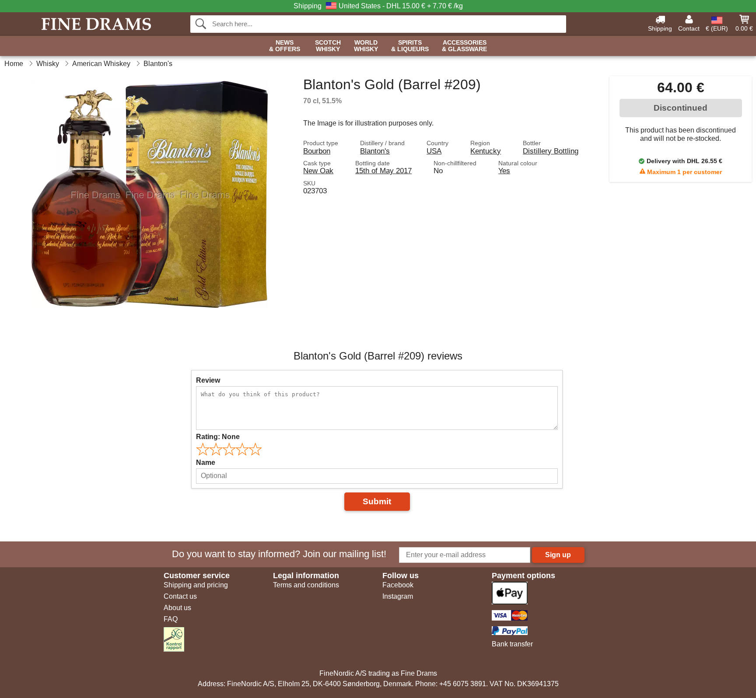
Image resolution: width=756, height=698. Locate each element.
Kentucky (485, 151)
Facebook (397, 585)
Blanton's (375, 151)
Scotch (328, 46)
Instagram (397, 596)
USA (434, 151)
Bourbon (316, 151)
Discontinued (680, 107)
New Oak (318, 170)
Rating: (218, 436)
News (284, 46)
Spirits (410, 46)
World (366, 46)
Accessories (464, 46)
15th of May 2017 (383, 170)
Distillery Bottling (550, 151)
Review (208, 380)
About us (177, 607)
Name (205, 462)
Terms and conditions (306, 585)
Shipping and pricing (196, 585)
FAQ (171, 619)
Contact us (180, 596)
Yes (504, 170)
